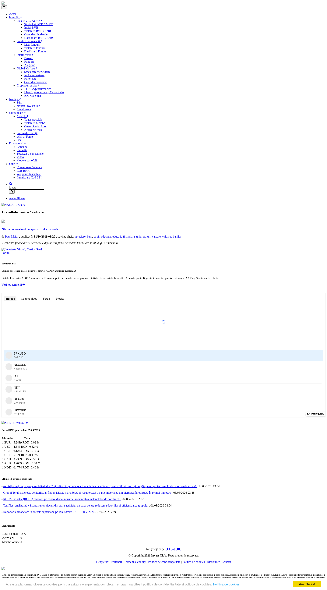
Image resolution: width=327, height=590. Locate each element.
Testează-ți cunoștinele (30, 153)
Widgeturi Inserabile (29, 174)
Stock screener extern (37, 71)
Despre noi (102, 562)
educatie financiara (123, 236)
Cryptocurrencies (27, 85)
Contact (226, 562)
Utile (12, 163)
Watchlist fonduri (34, 48)
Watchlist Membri (34, 123)
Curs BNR (23, 170)
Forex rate (30, 78)
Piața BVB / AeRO (28, 20)
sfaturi (146, 236)
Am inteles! (307, 583)
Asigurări (29, 65)
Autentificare (17, 198)
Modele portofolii (27, 160)
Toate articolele (33, 119)
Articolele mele (33, 129)
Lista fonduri (32, 44)
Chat (19, 140)
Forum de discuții (27, 133)
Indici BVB (31, 27)
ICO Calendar (32, 95)
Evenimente (24, 109)
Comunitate (16, 112)
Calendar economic (35, 82)
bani (89, 236)
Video (20, 157)
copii (97, 236)
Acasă (12, 14)
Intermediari (24, 54)
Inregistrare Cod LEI (29, 177)
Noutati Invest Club (28, 106)
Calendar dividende (35, 34)
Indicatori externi (34, 75)
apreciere (80, 236)
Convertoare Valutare (29, 167)
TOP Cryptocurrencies (37, 88)
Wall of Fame (25, 136)
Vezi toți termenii (12, 284)
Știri (19, 102)
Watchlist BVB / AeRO (38, 31)
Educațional (16, 143)
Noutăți (14, 99)
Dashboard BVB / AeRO (39, 37)
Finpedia (22, 150)
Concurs (22, 146)
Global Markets (26, 68)
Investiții (14, 17)
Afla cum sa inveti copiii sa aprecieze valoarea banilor (31, 229)
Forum (5, 252)
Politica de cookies (226, 584)
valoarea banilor (171, 236)
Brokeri (28, 58)
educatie (106, 236)
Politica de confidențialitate (164, 562)
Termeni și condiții (135, 562)
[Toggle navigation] (4, 7)
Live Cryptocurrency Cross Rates (44, 92)
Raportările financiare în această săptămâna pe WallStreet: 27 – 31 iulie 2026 (49, 512)
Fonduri (29, 61)
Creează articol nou (35, 126)
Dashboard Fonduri (35, 51)
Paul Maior (12, 236)
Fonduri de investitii (29, 41)
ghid (139, 236)
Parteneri (116, 562)
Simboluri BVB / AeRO (38, 24)
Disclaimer (213, 562)
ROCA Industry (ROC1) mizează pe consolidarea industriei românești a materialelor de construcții (62, 499)
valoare (156, 236)
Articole (22, 116)
